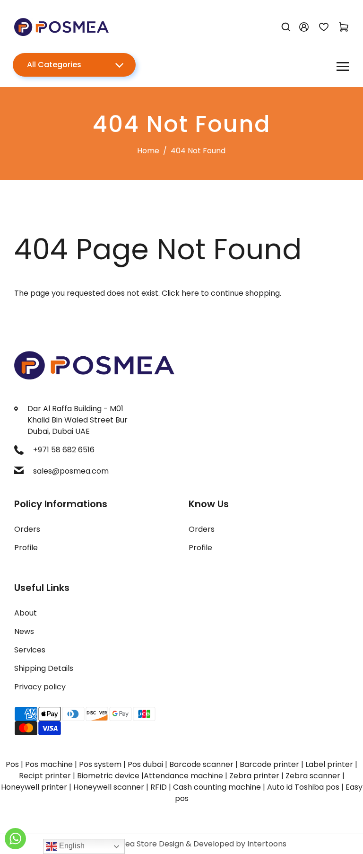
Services (29, 649)
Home (148, 150)
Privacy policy (40, 686)
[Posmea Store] (61, 26)
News (24, 631)
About (25, 612)
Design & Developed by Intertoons (222, 843)
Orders (27, 529)
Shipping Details (43, 668)
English (71, 846)
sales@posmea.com (71, 471)
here (190, 293)
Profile (26, 547)
